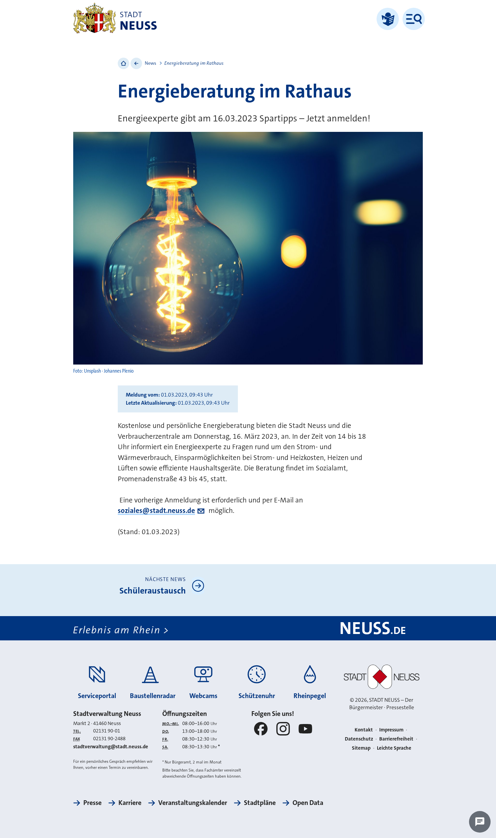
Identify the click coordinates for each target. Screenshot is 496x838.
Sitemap (361, 748)
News (150, 63)
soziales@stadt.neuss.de (156, 510)
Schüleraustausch (152, 590)
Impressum (391, 729)
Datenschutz (359, 738)
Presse (92, 802)
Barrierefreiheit (396, 738)
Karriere (129, 802)
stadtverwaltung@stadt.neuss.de (110, 746)
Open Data (308, 802)
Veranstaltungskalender (192, 802)
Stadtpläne (260, 802)
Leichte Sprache (394, 748)
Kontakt (364, 729)
